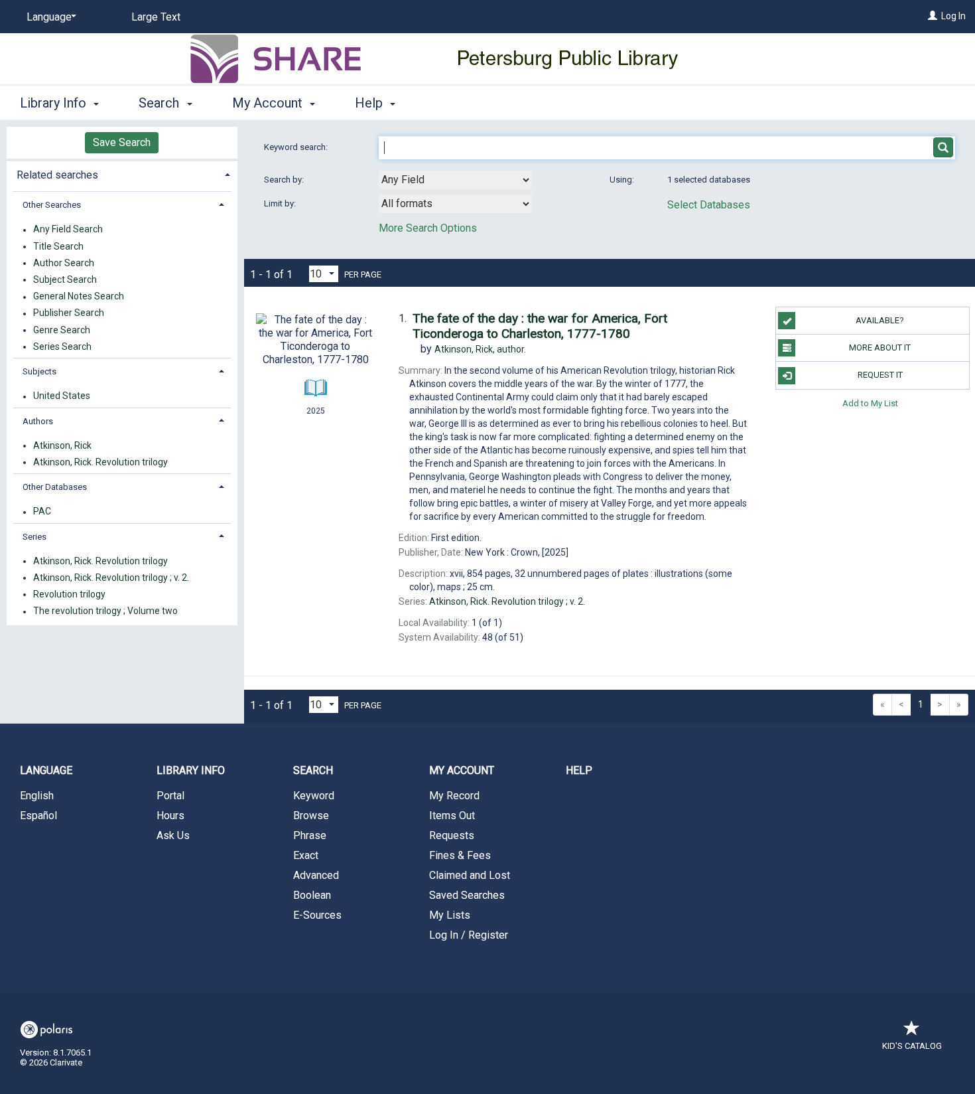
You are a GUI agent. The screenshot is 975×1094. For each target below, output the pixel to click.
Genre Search (61, 330)
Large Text (155, 17)
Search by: (285, 180)
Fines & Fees (460, 855)
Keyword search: (297, 147)
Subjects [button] (39, 371)
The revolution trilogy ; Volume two (105, 611)
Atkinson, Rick (62, 445)
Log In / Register (468, 935)
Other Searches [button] (52, 205)
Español (38, 815)
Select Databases (708, 204)
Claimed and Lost (469, 875)
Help (579, 770)
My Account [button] (269, 103)
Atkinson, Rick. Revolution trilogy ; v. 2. (111, 577)
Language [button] (46, 770)
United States (61, 396)
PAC (42, 512)
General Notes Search (78, 296)
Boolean (312, 895)
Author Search (63, 263)
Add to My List (870, 403)
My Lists (449, 915)
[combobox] (455, 180)
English (37, 795)
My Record (454, 795)
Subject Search (65, 279)
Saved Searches (467, 895)
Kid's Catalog (912, 1046)
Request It (880, 375)
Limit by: (281, 203)
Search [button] (160, 103)
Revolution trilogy (69, 594)
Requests (451, 835)
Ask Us (173, 835)
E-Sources (317, 915)
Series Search (62, 346)
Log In (953, 16)
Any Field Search (68, 229)
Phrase (309, 835)
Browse (311, 815)
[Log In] (932, 16)
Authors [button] (38, 421)
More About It (880, 347)
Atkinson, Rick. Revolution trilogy (100, 462)
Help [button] (370, 103)
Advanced (316, 875)
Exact (305, 855)
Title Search (58, 246)
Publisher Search (68, 313)
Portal (170, 795)
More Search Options (428, 228)
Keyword (313, 795)
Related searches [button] (57, 175)
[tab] (122, 174)
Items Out (452, 815)
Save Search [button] (122, 142)
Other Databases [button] (55, 487)
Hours (170, 815)
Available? (880, 320)
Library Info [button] (55, 103)
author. (480, 349)
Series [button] (34, 537)
